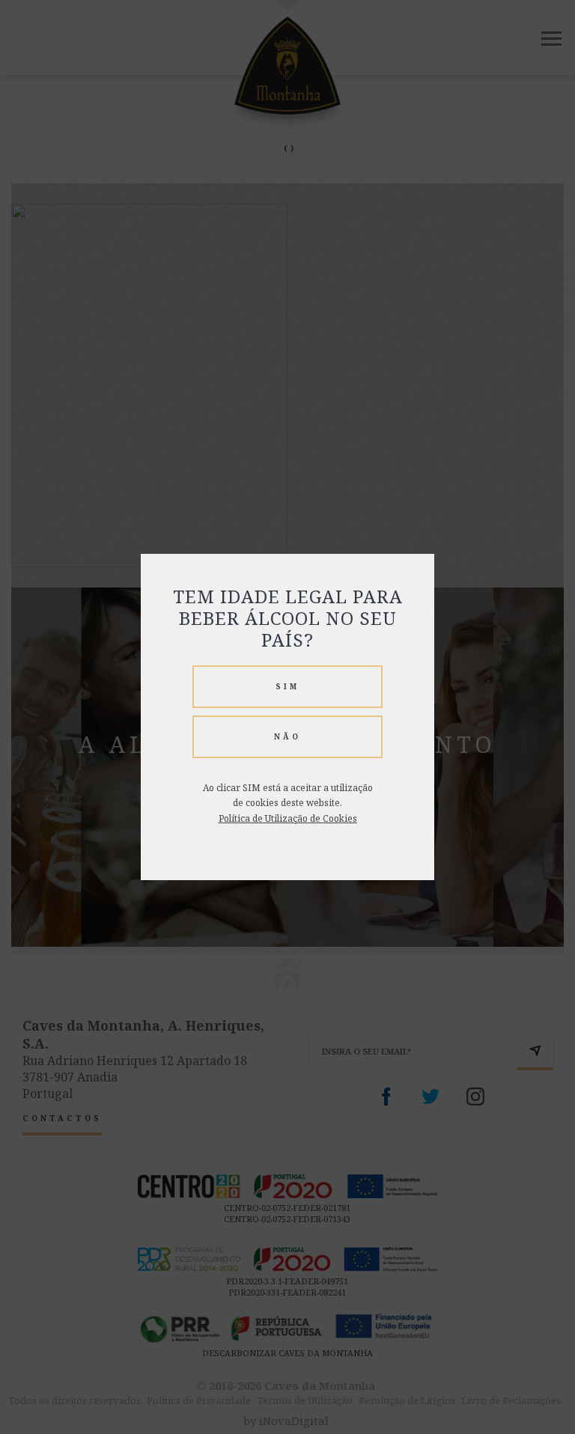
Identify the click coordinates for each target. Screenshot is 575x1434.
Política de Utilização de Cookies (288, 818)
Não (287, 736)
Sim (287, 686)
